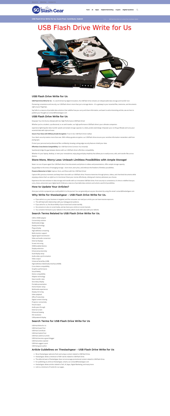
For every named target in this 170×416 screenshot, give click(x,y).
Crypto (118, 10)
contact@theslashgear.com (58, 113)
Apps (97, 10)
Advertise (43, 2)
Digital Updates (128, 10)
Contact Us (52, 2)
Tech (88, 10)
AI (92, 10)
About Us (35, 2)
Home (105, 19)
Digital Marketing (107, 10)
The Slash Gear (121, 396)
